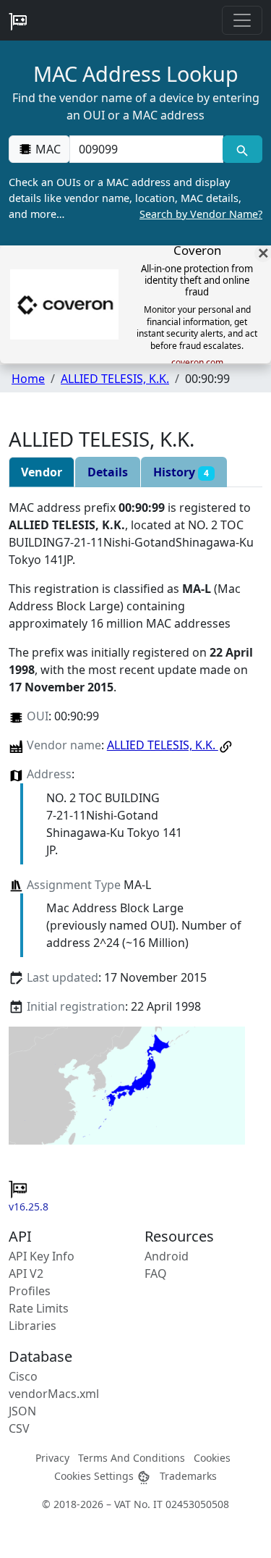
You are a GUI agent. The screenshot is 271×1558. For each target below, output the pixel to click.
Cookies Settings (95, 1476)
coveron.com (197, 363)
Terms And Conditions (131, 1458)
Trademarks (188, 1476)
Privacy (52, 1458)
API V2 (26, 1273)
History (181, 472)
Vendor (41, 472)
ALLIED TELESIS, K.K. (115, 379)
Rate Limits (39, 1308)
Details (107, 472)
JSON (22, 1411)
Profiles (30, 1291)
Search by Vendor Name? (200, 214)
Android (167, 1256)
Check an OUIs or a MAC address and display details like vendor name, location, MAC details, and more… (135, 197)
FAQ (156, 1273)
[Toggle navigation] (242, 20)
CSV (19, 1428)
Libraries (32, 1326)
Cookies (212, 1458)
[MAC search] (242, 149)
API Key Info (41, 1256)
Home (28, 379)
